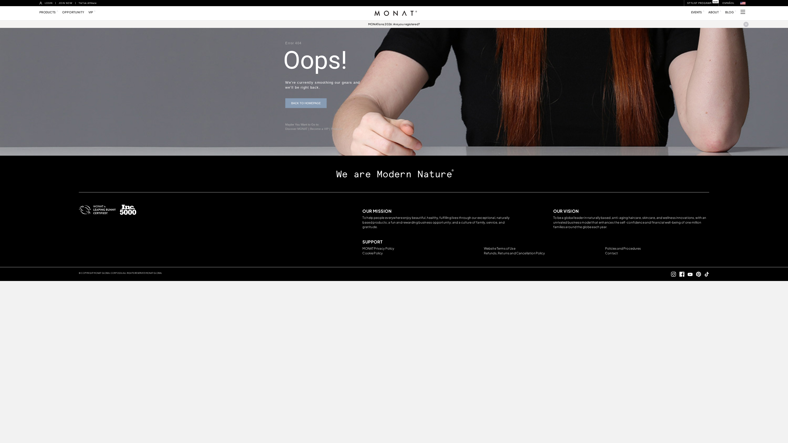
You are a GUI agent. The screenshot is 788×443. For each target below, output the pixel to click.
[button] (743, 3)
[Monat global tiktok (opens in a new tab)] (705, 274)
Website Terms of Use (499, 248)
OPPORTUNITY (73, 12)
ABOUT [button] (713, 12)
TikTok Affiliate (88, 3)
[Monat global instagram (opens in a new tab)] (672, 274)
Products (336, 128)
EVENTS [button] (696, 12)
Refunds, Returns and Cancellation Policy (514, 253)
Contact (611, 253)
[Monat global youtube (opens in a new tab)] (688, 274)
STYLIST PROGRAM (699, 3)
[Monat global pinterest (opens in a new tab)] (697, 274)
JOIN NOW (65, 3)
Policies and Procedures (623, 248)
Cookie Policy (372, 253)
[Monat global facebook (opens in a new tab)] (680, 274)
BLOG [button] (729, 12)
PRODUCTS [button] (47, 12)
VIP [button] (90, 12)
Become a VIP (319, 128)
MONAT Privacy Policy (378, 248)
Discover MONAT (296, 128)
